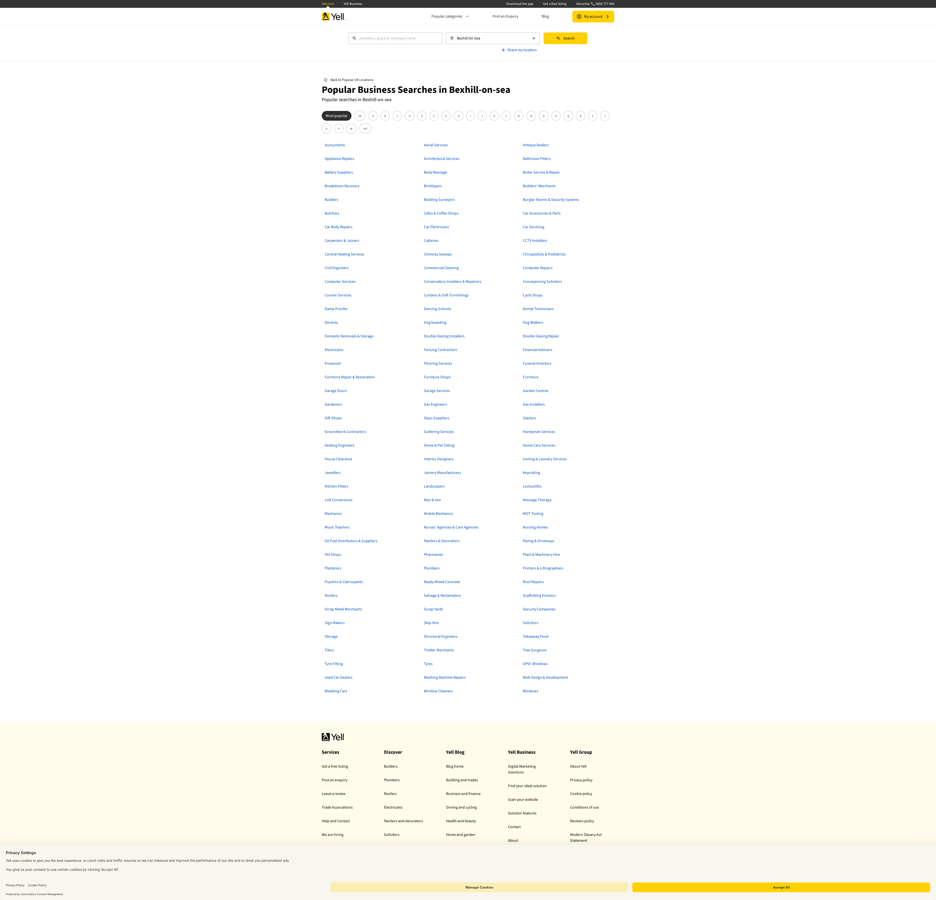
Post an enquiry (334, 780)
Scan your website (523, 799)
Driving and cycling (461, 807)
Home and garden (460, 834)
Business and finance (463, 793)
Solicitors (392, 834)
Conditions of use (584, 807)
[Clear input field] (534, 38)
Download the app (519, 3)
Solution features (522, 813)
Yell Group (581, 752)
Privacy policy (581, 780)
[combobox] (395, 38)
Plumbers (392, 780)
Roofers (390, 793)
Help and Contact (336, 821)
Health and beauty (461, 821)
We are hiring (332, 834)
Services (330, 752)
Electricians (393, 807)
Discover (393, 752)
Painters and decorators (403, 821)
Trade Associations (337, 807)
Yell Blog (455, 752)
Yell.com (328, 3)
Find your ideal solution (527, 786)
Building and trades (462, 780)
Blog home (455, 766)
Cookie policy (581, 793)
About (513, 840)
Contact (514, 827)
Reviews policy (582, 821)
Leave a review (334, 793)
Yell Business (353, 3)
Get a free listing (554, 3)
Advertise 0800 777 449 (595, 3)
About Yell (578, 766)
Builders (391, 766)
